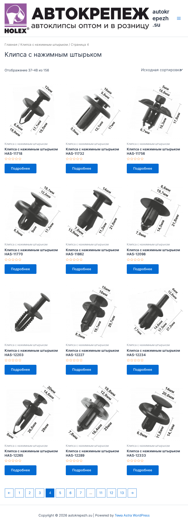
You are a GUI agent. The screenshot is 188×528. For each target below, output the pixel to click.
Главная (11, 44)
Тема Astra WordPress (132, 515)
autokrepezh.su (160, 18)
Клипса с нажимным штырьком (44, 44)
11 (100, 493)
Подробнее (20, 168)
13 (122, 493)
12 (111, 493)
